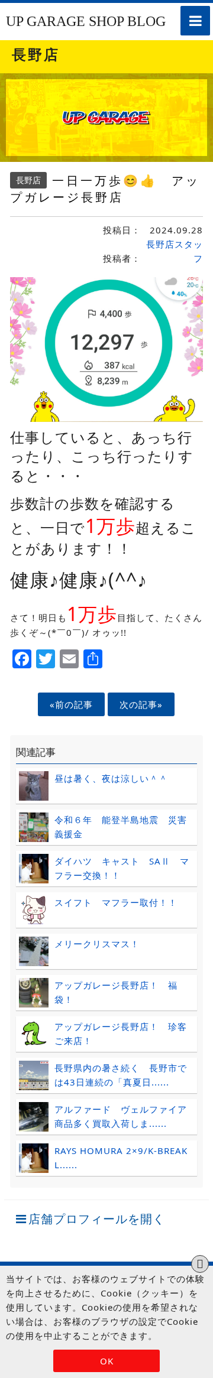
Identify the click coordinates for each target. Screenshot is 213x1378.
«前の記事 (71, 704)
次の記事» (141, 704)
